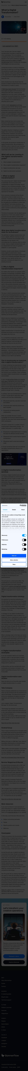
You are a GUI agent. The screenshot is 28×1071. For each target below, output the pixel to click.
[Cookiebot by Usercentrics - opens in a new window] (20, 505)
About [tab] (23, 509)
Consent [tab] (5, 509)
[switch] (24, 540)
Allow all (14, 555)
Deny (14, 564)
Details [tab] (14, 509)
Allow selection (14, 560)
